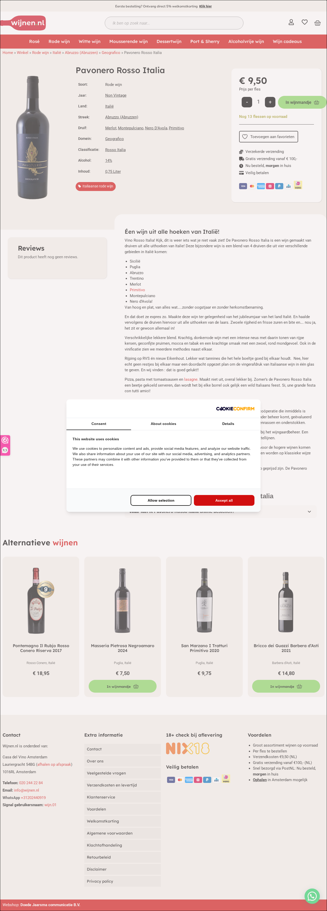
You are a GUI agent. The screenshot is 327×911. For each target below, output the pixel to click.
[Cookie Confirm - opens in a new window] (235, 409)
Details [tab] (228, 424)
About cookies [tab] (163, 424)
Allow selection (161, 500)
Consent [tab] (98, 424)
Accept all (224, 500)
